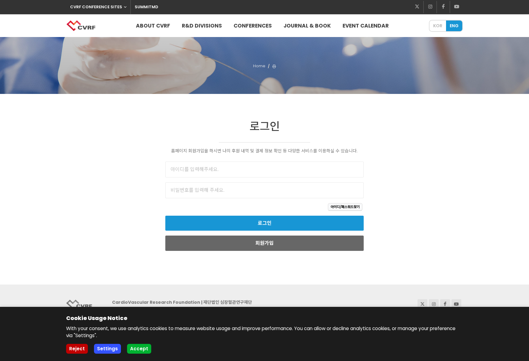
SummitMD (146, 7)
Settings (107, 348)
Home (259, 66)
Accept (139, 348)
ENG (454, 26)
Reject (77, 348)
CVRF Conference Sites (96, 7)
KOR (437, 26)
